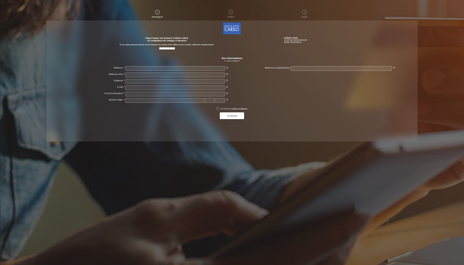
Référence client (116, 74)
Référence (118, 68)
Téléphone (118, 81)
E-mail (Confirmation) (114, 93)
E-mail (120, 87)
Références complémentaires (277, 68)
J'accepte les (233, 109)
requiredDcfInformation (56, 22)
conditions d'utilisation (239, 109)
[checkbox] (218, 108)
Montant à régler (116, 100)
